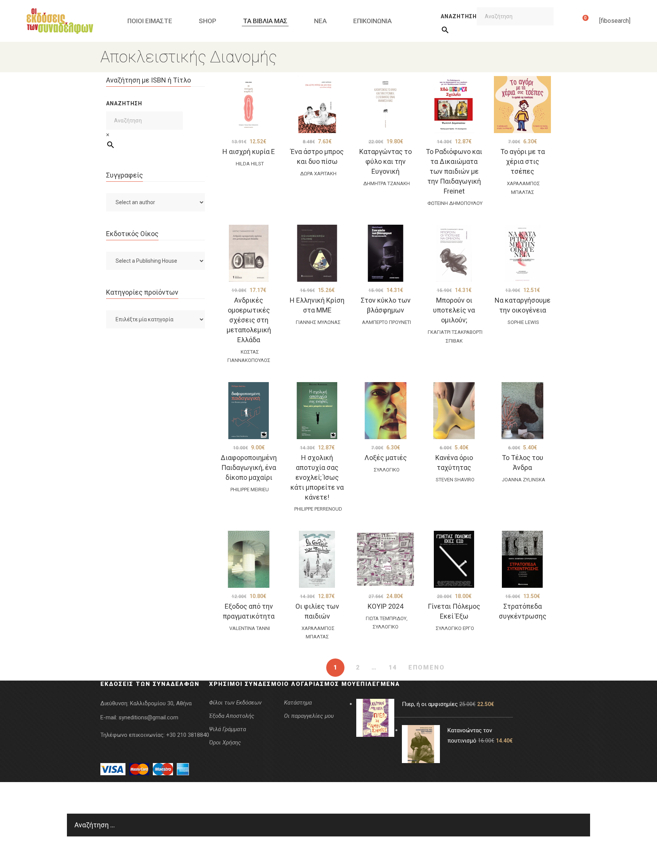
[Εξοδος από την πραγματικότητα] (248, 559)
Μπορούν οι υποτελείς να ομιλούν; (454, 310)
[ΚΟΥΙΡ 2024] (385, 559)
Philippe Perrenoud (318, 509)
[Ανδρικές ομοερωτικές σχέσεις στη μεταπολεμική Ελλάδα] (248, 253)
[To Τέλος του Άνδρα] (522, 410)
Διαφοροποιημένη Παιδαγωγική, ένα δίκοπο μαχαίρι (249, 467)
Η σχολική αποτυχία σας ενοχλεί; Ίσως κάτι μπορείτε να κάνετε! (317, 477)
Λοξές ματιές (386, 458)
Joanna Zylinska (523, 479)
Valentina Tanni (249, 628)
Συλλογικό (387, 470)
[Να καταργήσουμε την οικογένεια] (522, 253)
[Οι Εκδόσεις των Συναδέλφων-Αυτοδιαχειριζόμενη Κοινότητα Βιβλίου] (60, 21)
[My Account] (573, 21)
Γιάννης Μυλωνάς (318, 322)
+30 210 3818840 (187, 735)
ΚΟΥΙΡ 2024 (385, 606)
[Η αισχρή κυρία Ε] (248, 104)
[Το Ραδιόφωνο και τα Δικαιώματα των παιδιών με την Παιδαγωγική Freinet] (453, 104)
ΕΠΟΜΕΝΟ (426, 667)
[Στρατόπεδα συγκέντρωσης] (522, 559)
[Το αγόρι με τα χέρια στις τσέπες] (522, 104)
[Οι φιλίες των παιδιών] (317, 559)
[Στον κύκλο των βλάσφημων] (385, 253)
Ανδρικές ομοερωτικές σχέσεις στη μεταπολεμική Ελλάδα (249, 320)
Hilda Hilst (250, 164)
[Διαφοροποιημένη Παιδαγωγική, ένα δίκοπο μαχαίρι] (248, 410)
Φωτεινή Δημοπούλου (454, 203)
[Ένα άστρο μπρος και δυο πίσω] (317, 104)
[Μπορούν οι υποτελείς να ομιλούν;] (453, 253)
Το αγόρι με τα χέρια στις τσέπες (522, 161)
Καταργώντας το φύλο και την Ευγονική (385, 161)
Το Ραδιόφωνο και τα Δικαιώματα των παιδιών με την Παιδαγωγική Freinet (454, 171)
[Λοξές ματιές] (385, 410)
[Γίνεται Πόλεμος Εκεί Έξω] (453, 559)
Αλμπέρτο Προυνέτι (386, 322)
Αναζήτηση (459, 16)
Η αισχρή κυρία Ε (248, 152)
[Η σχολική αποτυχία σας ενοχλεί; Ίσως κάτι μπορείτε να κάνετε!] (317, 410)
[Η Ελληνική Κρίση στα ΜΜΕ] (317, 253)
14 (393, 667)
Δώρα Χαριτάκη (318, 173)
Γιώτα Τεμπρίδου (386, 618)
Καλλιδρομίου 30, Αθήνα (161, 703)
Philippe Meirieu (249, 489)
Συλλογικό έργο (455, 628)
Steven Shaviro (455, 479)
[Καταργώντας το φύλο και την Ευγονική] (385, 104)
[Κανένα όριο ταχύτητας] (453, 410)
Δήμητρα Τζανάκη (386, 183)
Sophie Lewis (523, 322)
